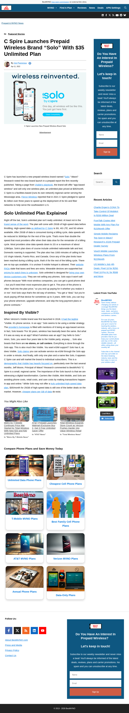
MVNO (50, 8)
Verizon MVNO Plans (65, 558)
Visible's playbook (44, 185)
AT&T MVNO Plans (24, 558)
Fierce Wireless (29, 197)
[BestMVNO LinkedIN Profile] (102, 15)
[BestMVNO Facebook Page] (106, 15)
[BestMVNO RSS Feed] (113, 15)
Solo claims (23, 351)
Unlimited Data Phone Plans (24, 480)
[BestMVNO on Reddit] (121, 15)
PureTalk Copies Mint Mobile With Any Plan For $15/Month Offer (106, 224)
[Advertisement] (45, 154)
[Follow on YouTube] (42, 630)
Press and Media (13, 645)
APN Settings (113, 8)
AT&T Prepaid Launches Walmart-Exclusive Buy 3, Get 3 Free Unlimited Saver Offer (44, 427)
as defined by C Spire (42, 228)
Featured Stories (16, 34)
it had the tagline (69, 319)
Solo (67, 177)
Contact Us (10, 655)
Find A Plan (66, 8)
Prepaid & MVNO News (13, 23)
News (92, 8)
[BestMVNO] (6, 8)
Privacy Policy (12, 650)
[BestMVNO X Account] (109, 15)
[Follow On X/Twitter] (17, 630)
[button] (125, 8)
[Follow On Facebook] (8, 630)
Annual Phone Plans (24, 591)
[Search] (116, 182)
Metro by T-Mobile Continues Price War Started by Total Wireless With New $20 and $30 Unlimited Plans (16, 428)
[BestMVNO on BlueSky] (124, 15)
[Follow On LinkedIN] (34, 630)
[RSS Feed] (26, 630)
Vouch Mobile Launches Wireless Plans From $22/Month (106, 255)
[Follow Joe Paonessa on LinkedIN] (30, 63)
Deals (101, 8)
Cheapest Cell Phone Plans (66, 483)
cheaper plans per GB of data (37, 391)
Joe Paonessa (20, 63)
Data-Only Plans (65, 595)
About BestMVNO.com (16, 640)
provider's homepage (19, 327)
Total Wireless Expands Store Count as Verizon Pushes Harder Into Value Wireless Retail (72, 427)
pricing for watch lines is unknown (21, 272)
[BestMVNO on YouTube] (117, 15)
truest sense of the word (16, 224)
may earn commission (60, 2)
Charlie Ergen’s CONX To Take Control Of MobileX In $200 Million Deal (106, 211)
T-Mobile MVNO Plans (25, 518)
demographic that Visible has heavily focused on (28, 363)
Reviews (82, 8)
